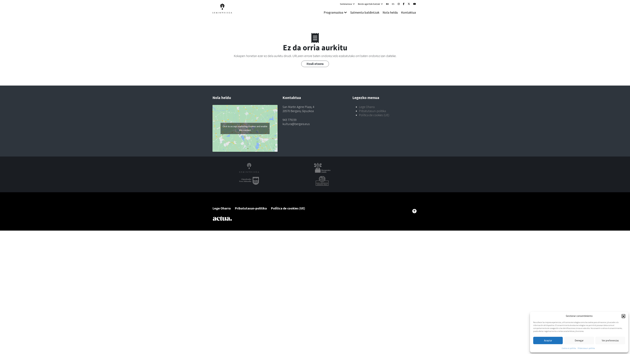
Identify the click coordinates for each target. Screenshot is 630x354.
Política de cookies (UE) (374, 115)
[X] (409, 4)
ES (393, 3)
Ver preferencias (610, 340)
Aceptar (548, 340)
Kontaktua (408, 12)
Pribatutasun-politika (586, 348)
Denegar (579, 340)
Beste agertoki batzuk (369, 3)
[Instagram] (399, 4)
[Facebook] (403, 4)
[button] (623, 316)
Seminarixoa (346, 3)
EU (387, 3)
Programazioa (333, 12)
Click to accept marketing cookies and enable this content (245, 128)
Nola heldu (390, 12)
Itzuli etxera (315, 64)
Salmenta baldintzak (364, 12)
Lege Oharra (367, 107)
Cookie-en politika (569, 348)
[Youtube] (414, 4)
